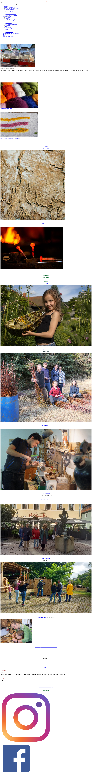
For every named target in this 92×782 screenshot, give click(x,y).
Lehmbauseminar (46, 558)
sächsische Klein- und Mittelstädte (12, 8)
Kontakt (4, 34)
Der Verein (5, 26)
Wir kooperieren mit (9, 32)
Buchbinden (8, 25)
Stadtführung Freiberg (46, 499)
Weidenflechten (46, 283)
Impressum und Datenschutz (8, 36)
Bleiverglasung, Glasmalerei (11, 24)
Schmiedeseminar (46, 223)
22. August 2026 (46, 148)
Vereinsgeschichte (9, 28)
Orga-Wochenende (46, 493)
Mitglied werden (9, 29)
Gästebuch (5, 35)
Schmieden (8, 17)
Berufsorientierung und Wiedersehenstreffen (11, 33)
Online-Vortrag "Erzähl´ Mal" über (46, 647)
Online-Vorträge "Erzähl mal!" (12, 15)
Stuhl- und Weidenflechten (11, 19)
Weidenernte (46, 349)
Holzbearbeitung (9, 23)
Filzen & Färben (9, 21)
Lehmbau (7, 18)
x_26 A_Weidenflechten (10, 20)
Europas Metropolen (10, 9)
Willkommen (5, 6)
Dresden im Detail (9, 11)
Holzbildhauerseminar (42, 617)
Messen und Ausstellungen (11, 14)
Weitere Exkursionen (10, 12)
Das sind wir (8, 27)
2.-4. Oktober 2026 (46, 225)
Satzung (7, 30)
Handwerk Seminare (7, 16)
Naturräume (8, 10)
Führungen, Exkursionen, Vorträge (10, 7)
